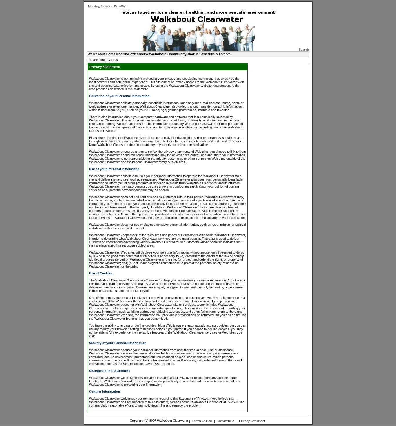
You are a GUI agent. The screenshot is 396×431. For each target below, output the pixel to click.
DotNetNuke (225, 421)
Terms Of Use (202, 421)
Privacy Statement (252, 421)
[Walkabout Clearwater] (193, 49)
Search (304, 49)
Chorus (113, 59)
